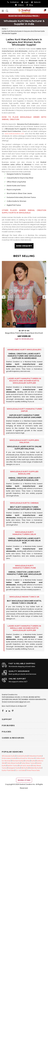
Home (4, 29)
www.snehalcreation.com (14, 134)
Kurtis (33, 761)
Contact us (14, 2)
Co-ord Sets (20, 770)
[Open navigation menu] (3, 11)
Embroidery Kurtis (9, 758)
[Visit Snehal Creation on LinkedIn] (9, 711)
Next (44, 297)
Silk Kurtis (24, 768)
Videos (21, 5)
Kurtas (27, 761)
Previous (4, 297)
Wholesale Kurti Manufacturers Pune (24, 566)
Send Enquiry (24, 245)
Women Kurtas (18, 761)
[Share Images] (14, 324)
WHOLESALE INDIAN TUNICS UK (24, 597)
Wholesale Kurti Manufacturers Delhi (24, 533)
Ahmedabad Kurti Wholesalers (24, 349)
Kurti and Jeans (25, 765)
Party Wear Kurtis (13, 763)
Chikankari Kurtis (35, 756)
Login (26, 2)
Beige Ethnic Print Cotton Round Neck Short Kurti (24, 333)
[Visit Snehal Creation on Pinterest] (13, 711)
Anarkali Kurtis (21, 756)
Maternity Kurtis (35, 768)
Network (37, 2)
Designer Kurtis (14, 768)
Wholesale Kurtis (8, 756)
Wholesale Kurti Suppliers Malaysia (24, 441)
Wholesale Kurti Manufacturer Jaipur (24, 410)
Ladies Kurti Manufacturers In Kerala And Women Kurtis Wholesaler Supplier (24, 628)
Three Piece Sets (33, 770)
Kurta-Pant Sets (8, 770)
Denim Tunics (12, 765)
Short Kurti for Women (25, 758)
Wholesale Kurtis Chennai (24, 503)
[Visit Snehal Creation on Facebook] (3, 711)
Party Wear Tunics (28, 763)
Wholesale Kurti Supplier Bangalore (24, 472)
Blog (31, 5)
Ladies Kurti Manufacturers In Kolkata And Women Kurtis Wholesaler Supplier (24, 380)
